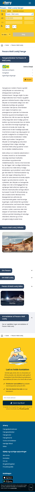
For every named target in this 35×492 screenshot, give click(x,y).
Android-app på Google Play (8, 481)
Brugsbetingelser (9, 464)
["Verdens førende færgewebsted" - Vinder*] (7, 3)
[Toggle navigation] (29, 3)
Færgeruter (7, 435)
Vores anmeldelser (9, 441)
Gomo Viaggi (28, 66)
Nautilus (12, 303)
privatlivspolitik (13, 488)
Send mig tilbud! (19, 403)
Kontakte (6, 458)
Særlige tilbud (8, 444)
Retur (4, 11)
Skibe (5, 446)
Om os (5, 461)
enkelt (9, 11)
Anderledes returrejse (18, 11)
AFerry (5, 425)
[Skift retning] (32, 14)
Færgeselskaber (9, 432)
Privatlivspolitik (24, 409)
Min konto (6, 455)
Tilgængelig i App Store (8, 477)
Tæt (31, 487)
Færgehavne (7, 438)
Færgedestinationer (10, 429)
